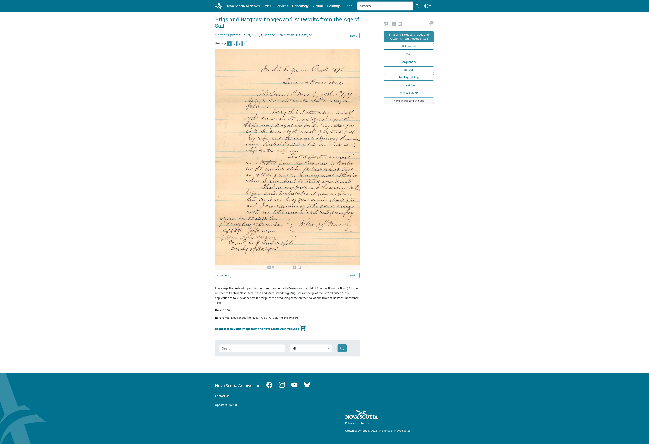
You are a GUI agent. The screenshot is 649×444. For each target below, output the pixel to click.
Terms (365, 423)
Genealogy (300, 6)
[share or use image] (400, 24)
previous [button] (224, 275)
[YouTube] (294, 385)
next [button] (353, 35)
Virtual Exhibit (409, 93)
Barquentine (409, 62)
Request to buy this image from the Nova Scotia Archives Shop (257, 329)
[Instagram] (282, 385)
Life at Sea (408, 85)
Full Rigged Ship (409, 77)
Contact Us (222, 396)
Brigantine (409, 46)
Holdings (334, 6)
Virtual (318, 6)
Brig (409, 54)
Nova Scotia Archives (242, 6)
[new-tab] (394, 24)
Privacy (350, 423)
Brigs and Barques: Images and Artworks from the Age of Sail (409, 36)
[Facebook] (269, 385)
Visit (268, 6)
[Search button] (417, 6)
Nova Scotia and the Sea (408, 101)
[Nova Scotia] (361, 415)
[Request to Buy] (386, 24)
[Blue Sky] (307, 385)
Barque (409, 70)
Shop (349, 6)
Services (281, 6)
